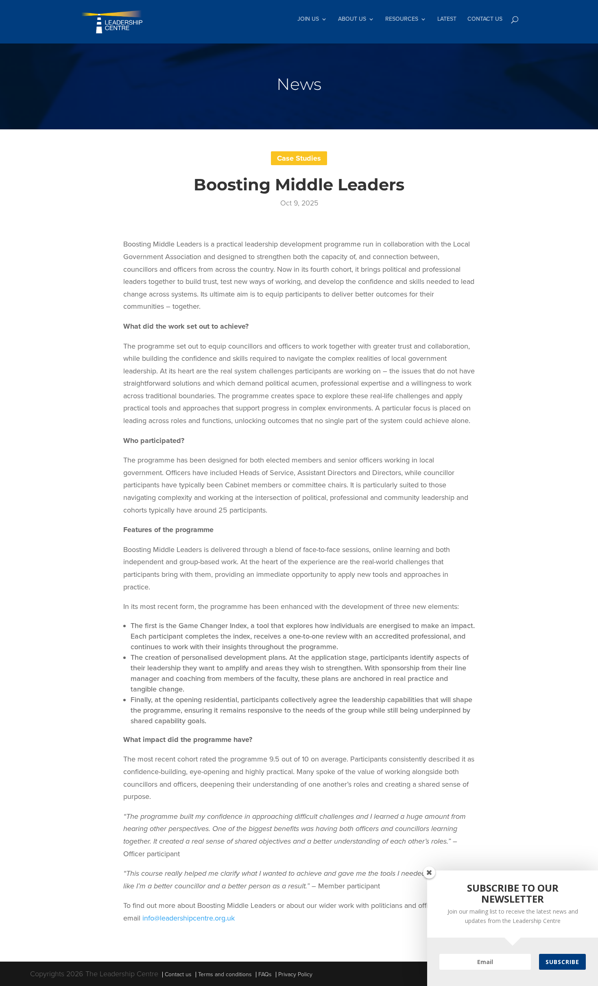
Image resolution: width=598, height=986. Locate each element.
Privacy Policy (295, 974)
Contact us (178, 974)
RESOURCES (401, 19)
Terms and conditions (225, 974)
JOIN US (308, 19)
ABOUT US (352, 19)
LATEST (446, 19)
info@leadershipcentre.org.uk (188, 918)
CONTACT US (484, 19)
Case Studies (299, 158)
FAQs (265, 974)
